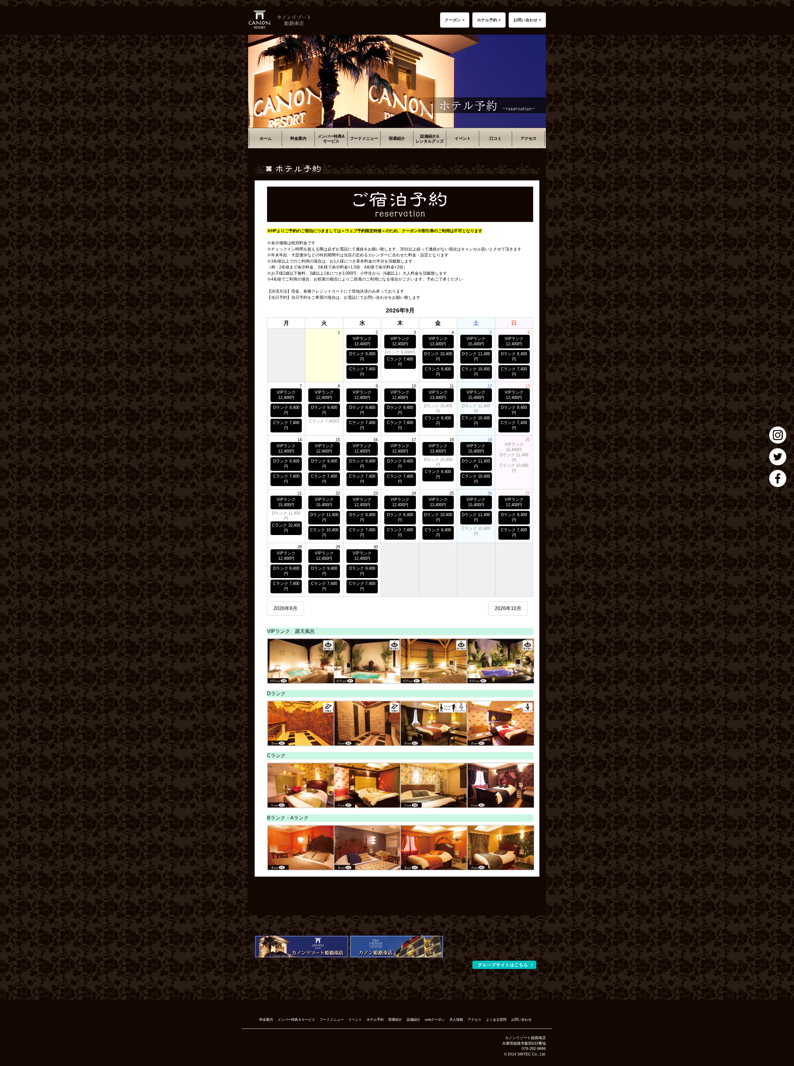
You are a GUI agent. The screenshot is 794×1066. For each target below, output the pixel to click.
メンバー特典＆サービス (296, 1019)
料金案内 (298, 138)
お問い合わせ (521, 1019)
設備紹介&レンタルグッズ (430, 139)
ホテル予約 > (489, 20)
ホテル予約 (375, 1019)
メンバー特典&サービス (331, 139)
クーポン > (455, 20)
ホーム (266, 138)
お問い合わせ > (527, 20)
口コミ (495, 138)
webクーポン (435, 1019)
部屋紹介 (397, 138)
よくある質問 (496, 1019)
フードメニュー (364, 138)
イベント (463, 138)
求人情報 (456, 1019)
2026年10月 (508, 608)
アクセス (528, 138)
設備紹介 (413, 1019)
